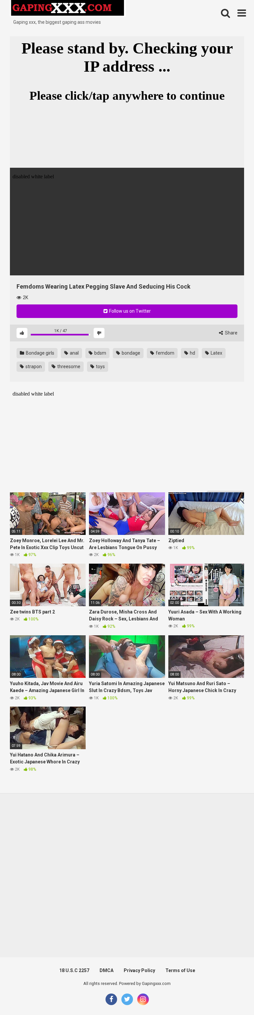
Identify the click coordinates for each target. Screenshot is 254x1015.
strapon (33, 366)
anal (74, 353)
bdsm (99, 353)
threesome (68, 366)
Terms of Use (180, 970)
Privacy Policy (139, 970)
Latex (216, 353)
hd (192, 353)
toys (100, 366)
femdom (164, 353)
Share (230, 332)
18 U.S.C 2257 (74, 970)
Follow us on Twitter (129, 311)
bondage (130, 353)
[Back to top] (232, 995)
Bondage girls (39, 353)
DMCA (106, 970)
